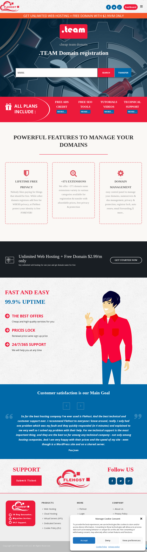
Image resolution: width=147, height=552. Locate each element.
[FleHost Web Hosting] (10, 6)
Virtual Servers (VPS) (53, 518)
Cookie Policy (101, 547)
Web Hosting (50, 509)
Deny (107, 540)
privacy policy (114, 547)
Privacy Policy (121, 513)
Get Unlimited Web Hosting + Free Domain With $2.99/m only (73, 16)
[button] (141, 518)
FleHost (83, 509)
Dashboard (130, 7)
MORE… (61, 112)
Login (82, 513)
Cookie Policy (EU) (52, 528)
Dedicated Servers (52, 523)
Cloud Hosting (50, 513)
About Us (119, 509)
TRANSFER (123, 72)
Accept (84, 540)
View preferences (131, 540)
